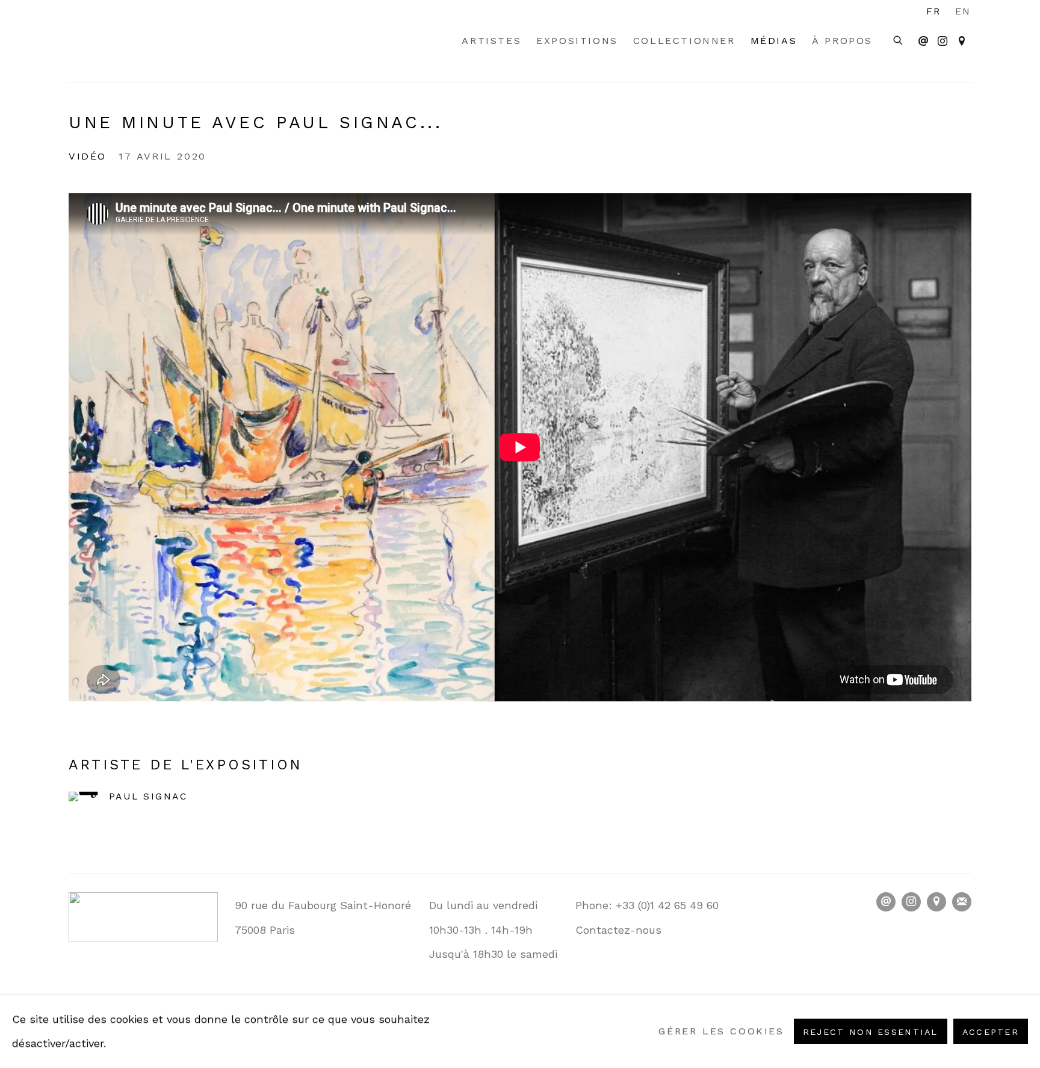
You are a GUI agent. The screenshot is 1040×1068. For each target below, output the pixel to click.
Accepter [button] (990, 1032)
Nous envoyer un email (923, 41)
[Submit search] (898, 39)
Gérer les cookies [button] (721, 1031)
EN (963, 11)
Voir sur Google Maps (961, 41)
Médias (774, 40)
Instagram (942, 41)
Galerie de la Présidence (141, 41)
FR (933, 11)
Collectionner (684, 40)
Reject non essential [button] (870, 1032)
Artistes (491, 40)
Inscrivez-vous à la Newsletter (961, 901)
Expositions (577, 40)
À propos (842, 40)
